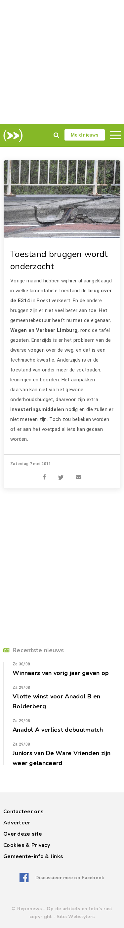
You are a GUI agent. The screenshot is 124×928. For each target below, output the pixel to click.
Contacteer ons (23, 811)
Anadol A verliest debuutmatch (58, 730)
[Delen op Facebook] (44, 474)
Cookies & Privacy (26, 845)
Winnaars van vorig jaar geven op (61, 673)
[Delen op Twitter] (61, 474)
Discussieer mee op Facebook (69, 878)
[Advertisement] (62, 62)
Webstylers (81, 916)
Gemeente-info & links (33, 856)
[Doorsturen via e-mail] (78, 474)
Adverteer (16, 822)
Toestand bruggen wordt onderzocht (59, 260)
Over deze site (22, 834)
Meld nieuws (85, 135)
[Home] (11, 135)
